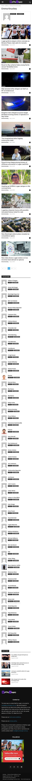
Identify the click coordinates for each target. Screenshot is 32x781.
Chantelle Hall (12, 328)
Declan (10, 375)
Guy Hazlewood (12, 443)
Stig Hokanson (12, 613)
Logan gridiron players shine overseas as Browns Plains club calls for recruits (15, 42)
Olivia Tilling (11, 558)
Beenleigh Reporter (13, 294)
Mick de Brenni (12, 545)
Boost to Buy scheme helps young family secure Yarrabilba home (15, 66)
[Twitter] (17, 766)
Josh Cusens (11, 484)
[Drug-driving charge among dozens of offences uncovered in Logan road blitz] (16, 153)
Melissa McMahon (13, 531)
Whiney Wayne (12, 640)
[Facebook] (10, 766)
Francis (10, 430)
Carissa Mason (12, 321)
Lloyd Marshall (12, 518)
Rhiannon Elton (12, 572)
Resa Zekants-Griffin (14, 565)
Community (4, 183)
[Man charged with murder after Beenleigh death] (5, 682)
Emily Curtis (11, 402)
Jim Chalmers (12, 463)
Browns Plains (4, 38)
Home (2, 5)
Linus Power (11, 511)
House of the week (5, 207)
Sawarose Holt (12, 579)
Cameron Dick (12, 314)
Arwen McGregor (13, 287)
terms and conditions (15, 717)
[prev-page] (2, 268)
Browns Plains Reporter (15, 307)
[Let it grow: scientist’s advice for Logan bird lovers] (5, 673)
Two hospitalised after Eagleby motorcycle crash (12, 139)
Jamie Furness (12, 457)
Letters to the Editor (14, 497)
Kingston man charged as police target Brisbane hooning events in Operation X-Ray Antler (15, 114)
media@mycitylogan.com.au (8, 705)
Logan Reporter (12, 524)
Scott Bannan (12, 585)
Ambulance (4, 135)
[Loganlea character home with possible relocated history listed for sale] (16, 201)
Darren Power (12, 369)
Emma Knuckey (4, 45)
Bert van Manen (12, 301)
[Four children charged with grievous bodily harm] (5, 657)
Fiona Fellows (12, 416)
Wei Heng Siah (12, 633)
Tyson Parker (12, 626)
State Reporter (12, 606)
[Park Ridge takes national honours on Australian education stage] (5, 665)
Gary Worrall (11, 436)
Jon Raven (11, 477)
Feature (3, 62)
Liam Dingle (11, 504)
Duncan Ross (12, 382)
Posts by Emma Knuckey (15, 5)
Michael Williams (13, 538)
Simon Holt (11, 599)
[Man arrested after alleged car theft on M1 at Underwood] (16, 79)
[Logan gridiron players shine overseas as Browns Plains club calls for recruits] (16, 31)
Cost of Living (4, 255)
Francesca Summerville (15, 423)
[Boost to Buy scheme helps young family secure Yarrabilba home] (16, 55)
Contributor (11, 348)
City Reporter (12, 341)
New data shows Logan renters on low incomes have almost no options (14, 259)
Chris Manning (12, 335)
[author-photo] (6, 16)
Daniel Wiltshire (12, 362)
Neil (9, 552)
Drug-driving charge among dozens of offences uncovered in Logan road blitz (14, 163)
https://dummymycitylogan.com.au (14, 602)
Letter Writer (11, 491)
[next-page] (15, 268)
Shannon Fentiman (13, 592)
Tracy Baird (11, 619)
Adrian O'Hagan (12, 280)
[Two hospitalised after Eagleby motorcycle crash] (16, 129)
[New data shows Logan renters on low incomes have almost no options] (16, 248)
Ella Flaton (11, 389)
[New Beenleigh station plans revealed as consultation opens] (16, 224)
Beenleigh (4, 231)
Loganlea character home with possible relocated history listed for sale (15, 211)
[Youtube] (21, 766)
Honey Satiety (12, 450)
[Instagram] (14, 766)
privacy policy (13, 721)
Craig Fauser (11, 355)
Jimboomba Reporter (14, 470)
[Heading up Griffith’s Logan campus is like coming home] (16, 177)
